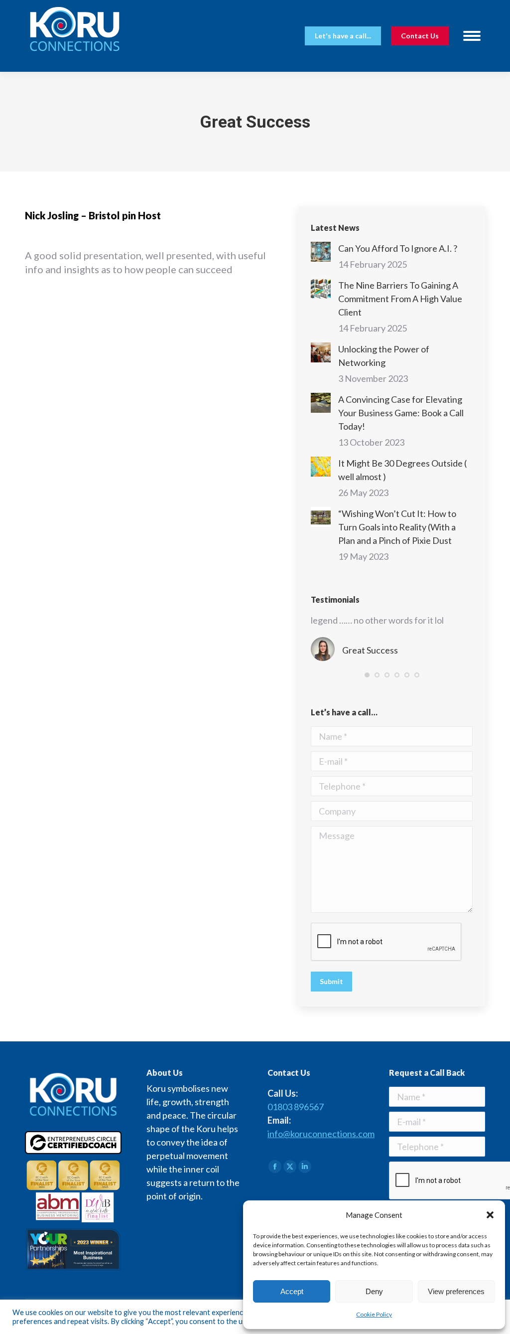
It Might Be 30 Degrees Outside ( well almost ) (402, 470)
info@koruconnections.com (321, 1133)
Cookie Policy (374, 1314)
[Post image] (321, 252)
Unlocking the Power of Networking (383, 355)
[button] (490, 1215)
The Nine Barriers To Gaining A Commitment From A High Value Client (400, 299)
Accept (291, 1291)
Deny (374, 1291)
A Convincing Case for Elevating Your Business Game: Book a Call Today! (401, 413)
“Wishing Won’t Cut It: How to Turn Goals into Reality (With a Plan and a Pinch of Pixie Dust (397, 527)
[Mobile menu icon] (472, 36)
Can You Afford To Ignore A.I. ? (397, 248)
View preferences (456, 1291)
